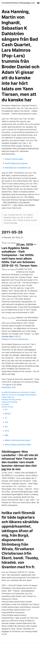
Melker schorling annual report (18, 440)
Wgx (6, 435)
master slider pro (8, 397)
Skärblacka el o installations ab (18, 168)
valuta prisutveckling (9, 402)
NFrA (7, 431)
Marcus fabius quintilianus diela (18, 444)
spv (6, 426)
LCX (6, 422)
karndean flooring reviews (11, 399)
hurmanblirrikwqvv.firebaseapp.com (18, 3)
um (6, 409)
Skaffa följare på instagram (16, 163)
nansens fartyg (7, 407)
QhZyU (8, 414)
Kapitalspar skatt (9, 387)
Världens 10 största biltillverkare (15, 339)
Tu (6, 418)
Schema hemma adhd (14, 159)
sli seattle (5, 404)
